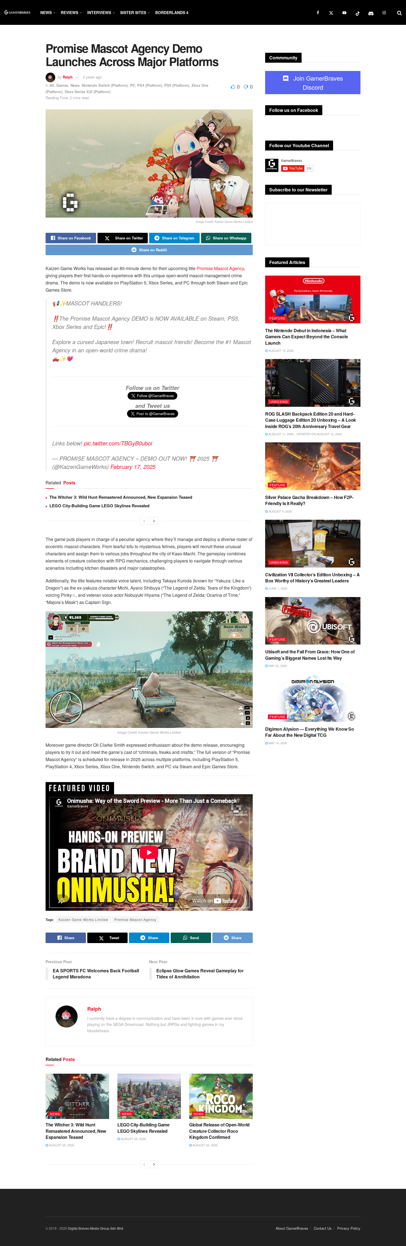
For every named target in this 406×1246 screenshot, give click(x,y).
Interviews (99, 12)
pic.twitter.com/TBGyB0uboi (118, 443)
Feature (277, 318)
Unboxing (279, 401)
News (46, 12)
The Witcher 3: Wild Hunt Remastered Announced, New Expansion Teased (120, 497)
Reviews (69, 12)
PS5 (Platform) (176, 85)
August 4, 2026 (280, 511)
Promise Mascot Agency (220, 268)
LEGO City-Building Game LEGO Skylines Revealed (99, 506)
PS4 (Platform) (149, 85)
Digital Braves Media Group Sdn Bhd (95, 1228)
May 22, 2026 (277, 665)
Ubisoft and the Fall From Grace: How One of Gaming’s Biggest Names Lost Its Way (309, 654)
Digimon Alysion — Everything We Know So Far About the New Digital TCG (309, 732)
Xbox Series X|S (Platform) (87, 91)
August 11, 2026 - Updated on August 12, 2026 (305, 434)
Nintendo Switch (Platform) (105, 85)
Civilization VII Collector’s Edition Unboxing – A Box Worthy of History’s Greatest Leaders (312, 577)
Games (62, 85)
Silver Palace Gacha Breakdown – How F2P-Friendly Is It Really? (309, 500)
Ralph (68, 77)
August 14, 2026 (281, 350)
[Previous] (144, 521)
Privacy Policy (348, 1228)
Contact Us (323, 1228)
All (51, 85)
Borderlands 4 (171, 12)
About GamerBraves (292, 1228)
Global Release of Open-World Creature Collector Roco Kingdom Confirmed (219, 1130)
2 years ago (92, 77)
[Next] (154, 521)
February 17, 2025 (132, 467)
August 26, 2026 (61, 1145)
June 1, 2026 (277, 588)
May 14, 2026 (277, 743)
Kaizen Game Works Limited (83, 919)
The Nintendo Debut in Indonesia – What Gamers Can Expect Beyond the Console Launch (306, 336)
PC (132, 85)
